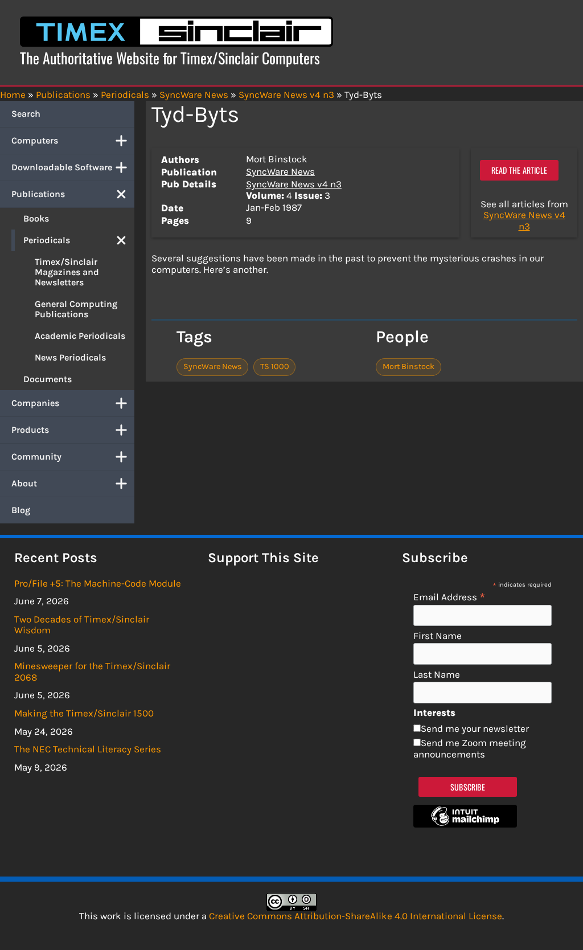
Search (25, 113)
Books (36, 218)
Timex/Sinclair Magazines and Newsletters (67, 272)
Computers (34, 140)
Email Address (449, 596)
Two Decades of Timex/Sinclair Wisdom (81, 624)
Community (36, 456)
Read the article (519, 170)
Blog (20, 510)
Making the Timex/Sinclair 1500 (84, 713)
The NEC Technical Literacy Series (87, 749)
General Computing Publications (76, 309)
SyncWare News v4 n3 (294, 184)
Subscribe (467, 787)
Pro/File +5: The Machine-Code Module (97, 583)
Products (30, 429)
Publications (38, 194)
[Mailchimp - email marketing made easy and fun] (465, 824)
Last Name (436, 674)
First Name (437, 635)
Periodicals (46, 240)
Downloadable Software (61, 167)
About (24, 483)
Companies (35, 403)
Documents (47, 379)
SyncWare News (280, 171)
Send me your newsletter (475, 728)
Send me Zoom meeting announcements (469, 748)
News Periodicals (70, 357)
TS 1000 (274, 366)
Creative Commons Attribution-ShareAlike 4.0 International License (355, 916)
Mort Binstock (408, 366)
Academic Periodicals (80, 335)
